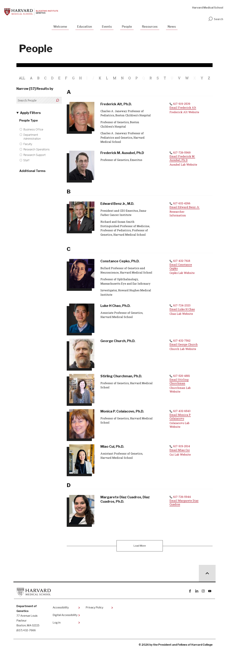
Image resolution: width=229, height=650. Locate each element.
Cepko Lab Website (182, 273)
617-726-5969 (182, 152)
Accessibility (61, 607)
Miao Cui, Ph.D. (112, 447)
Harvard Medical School (207, 7)
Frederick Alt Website (184, 112)
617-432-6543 (181, 411)
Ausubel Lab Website (183, 164)
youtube (210, 591)
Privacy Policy (94, 607)
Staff (26, 160)
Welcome (60, 26)
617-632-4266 (181, 203)
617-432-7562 (181, 340)
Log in (57, 622)
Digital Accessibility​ (65, 615)
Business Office (33, 129)
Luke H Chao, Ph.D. (115, 306)
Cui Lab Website (180, 454)
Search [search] (218, 19)
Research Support (34, 155)
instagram (203, 591)
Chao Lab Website (181, 313)
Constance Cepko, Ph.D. (119, 261)
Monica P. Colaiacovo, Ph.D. (122, 411)
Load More (139, 545)
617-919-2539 (181, 103)
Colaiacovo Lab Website (179, 424)
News (172, 26)
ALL (22, 78)
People (127, 26)
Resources (150, 26)
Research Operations (36, 149)
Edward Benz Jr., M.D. (117, 204)
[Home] (31, 12)
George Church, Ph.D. (117, 341)
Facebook (190, 591)
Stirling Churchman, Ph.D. (121, 376)
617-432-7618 (181, 260)
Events (107, 26)
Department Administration (32, 136)
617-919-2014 (181, 446)
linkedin (196, 591)
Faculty (27, 144)
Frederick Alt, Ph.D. (116, 104)
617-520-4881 (181, 375)
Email (182, 107)
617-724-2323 (181, 305)
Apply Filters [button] (30, 113)
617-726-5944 (182, 496)
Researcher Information (177, 213)
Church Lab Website (182, 349)
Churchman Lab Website (180, 389)
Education (84, 26)
